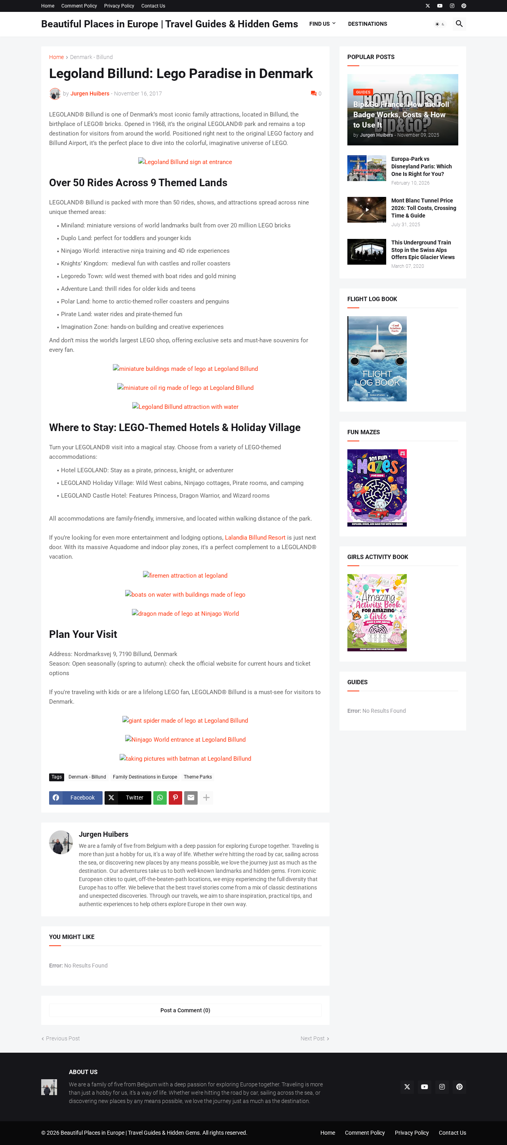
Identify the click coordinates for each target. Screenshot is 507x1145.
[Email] (191, 798)
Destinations (367, 24)
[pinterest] (463, 6)
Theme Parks (198, 777)
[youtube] (440, 6)
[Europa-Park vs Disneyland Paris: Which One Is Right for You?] (366, 168)
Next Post (313, 1038)
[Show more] (206, 798)
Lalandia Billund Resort (255, 537)
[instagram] (452, 6)
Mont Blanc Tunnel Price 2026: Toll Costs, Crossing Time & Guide (423, 208)
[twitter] (427, 6)
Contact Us (153, 6)
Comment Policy (79, 6)
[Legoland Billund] (185, 162)
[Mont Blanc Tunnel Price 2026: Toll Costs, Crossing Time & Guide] (366, 210)
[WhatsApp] (160, 798)
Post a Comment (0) (185, 1010)
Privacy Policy (119, 6)
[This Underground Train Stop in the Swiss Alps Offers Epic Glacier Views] (366, 252)
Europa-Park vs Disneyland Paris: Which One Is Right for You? (421, 166)
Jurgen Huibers (103, 834)
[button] (440, 24)
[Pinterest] (175, 798)
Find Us (319, 24)
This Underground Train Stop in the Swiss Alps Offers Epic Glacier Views (423, 250)
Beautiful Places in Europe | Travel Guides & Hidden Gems (169, 24)
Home (47, 6)
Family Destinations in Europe (145, 777)
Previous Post (63, 1038)
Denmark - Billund (91, 57)
